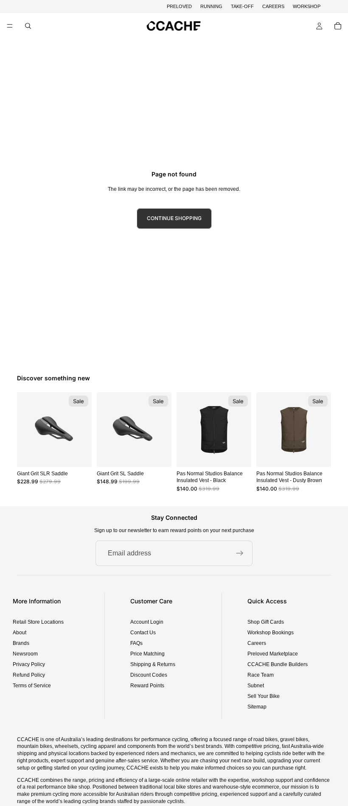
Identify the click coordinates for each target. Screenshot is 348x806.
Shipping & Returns (152, 664)
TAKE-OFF (242, 6)
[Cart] (337, 26)
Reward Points (147, 686)
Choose (245, 453)
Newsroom (25, 654)
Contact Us (143, 633)
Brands (21, 643)
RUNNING (211, 6)
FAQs (136, 643)
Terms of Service (32, 686)
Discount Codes (148, 675)
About (19, 633)
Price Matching (147, 654)
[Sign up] (240, 553)
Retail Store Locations (38, 622)
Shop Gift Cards (265, 622)
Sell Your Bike (263, 696)
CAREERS (273, 6)
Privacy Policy (29, 664)
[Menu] (10, 26)
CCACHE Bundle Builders (277, 664)
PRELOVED (179, 6)
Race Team (260, 675)
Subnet (255, 686)
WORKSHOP (306, 6)
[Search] (28, 26)
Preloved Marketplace (272, 654)
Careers (256, 643)
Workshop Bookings (270, 633)
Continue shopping (174, 218)
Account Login (146, 622)
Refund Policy (29, 675)
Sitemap (257, 707)
